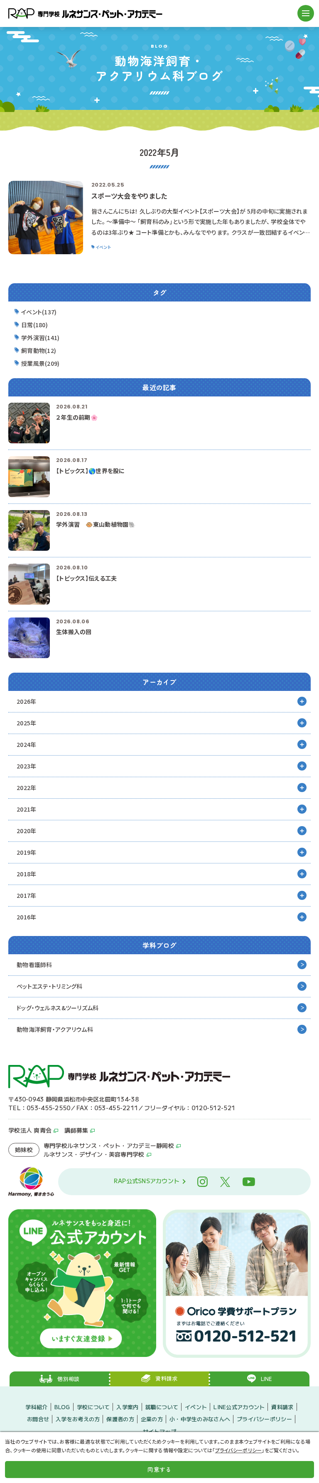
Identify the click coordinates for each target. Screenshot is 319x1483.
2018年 (26, 874)
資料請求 (282, 1407)
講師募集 (76, 1130)
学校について (93, 1407)
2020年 (26, 831)
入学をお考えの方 (78, 1419)
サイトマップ (159, 1431)
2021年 (26, 809)
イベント (196, 1407)
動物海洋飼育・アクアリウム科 (55, 1029)
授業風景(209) (40, 363)
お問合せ (38, 1419)
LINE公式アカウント (239, 1407)
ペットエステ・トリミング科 (50, 986)
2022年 (26, 787)
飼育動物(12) (38, 350)
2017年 (26, 895)
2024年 (26, 744)
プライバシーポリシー (264, 1419)
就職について (162, 1407)
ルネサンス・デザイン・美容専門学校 (94, 1154)
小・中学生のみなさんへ (199, 1419)
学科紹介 (36, 1407)
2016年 (26, 917)
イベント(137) (39, 312)
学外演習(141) (40, 337)
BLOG (62, 1407)
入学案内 (127, 1407)
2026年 (26, 701)
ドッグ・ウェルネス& (58, 1008)
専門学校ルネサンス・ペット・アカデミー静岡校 (109, 1145)
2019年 (26, 852)
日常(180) (34, 325)
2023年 (26, 766)
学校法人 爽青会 (30, 1130)
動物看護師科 (34, 964)
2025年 (26, 723)
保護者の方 (120, 1419)
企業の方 (152, 1419)
